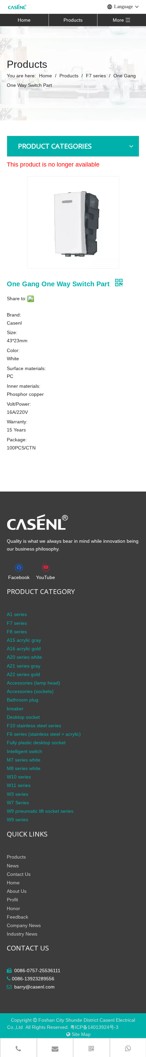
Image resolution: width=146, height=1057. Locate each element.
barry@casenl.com (34, 986)
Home (24, 20)
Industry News (22, 934)
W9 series (17, 819)
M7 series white (23, 760)
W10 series (19, 777)
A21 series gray (23, 666)
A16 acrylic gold (24, 648)
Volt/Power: (19, 404)
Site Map (81, 1034)
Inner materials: (23, 386)
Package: (17, 439)
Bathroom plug (22, 700)
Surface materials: (26, 368)
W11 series (19, 785)
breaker (15, 708)
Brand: (14, 315)
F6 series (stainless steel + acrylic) (44, 734)
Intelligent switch (24, 751)
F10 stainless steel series (34, 725)
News (13, 865)
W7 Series (18, 802)
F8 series (17, 631)
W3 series (17, 794)
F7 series (17, 623)
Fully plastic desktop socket (36, 742)
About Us (16, 891)
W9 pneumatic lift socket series (40, 811)
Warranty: (17, 421)
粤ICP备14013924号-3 (95, 1027)
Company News (24, 925)
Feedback (17, 917)
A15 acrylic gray (24, 640)
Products (73, 20)
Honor (13, 908)
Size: (12, 332)
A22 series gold (23, 674)
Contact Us (19, 874)
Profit (12, 899)
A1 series (17, 614)
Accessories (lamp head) (33, 683)
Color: (13, 350)
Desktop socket (23, 717)
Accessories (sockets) (30, 691)
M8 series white (23, 768)
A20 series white (24, 657)
